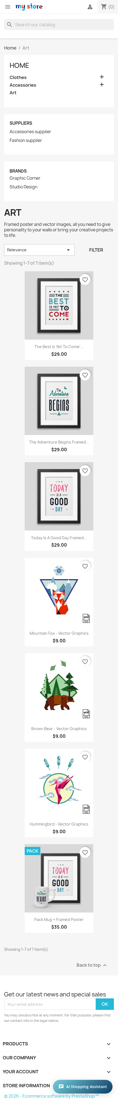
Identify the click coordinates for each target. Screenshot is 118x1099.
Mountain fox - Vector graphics (59, 633)
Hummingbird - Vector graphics (59, 824)
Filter (96, 250)
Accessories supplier (30, 132)
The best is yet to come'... (59, 346)
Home (19, 65)
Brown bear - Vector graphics (59, 728)
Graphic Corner (25, 178)
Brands (18, 171)
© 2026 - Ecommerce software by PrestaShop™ (51, 1096)
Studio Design (23, 187)
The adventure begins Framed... (59, 442)
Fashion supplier (26, 140)
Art (13, 93)
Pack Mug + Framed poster (59, 919)
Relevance (39, 250)
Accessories (23, 85)
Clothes (18, 77)
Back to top (92, 965)
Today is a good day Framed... (59, 537)
